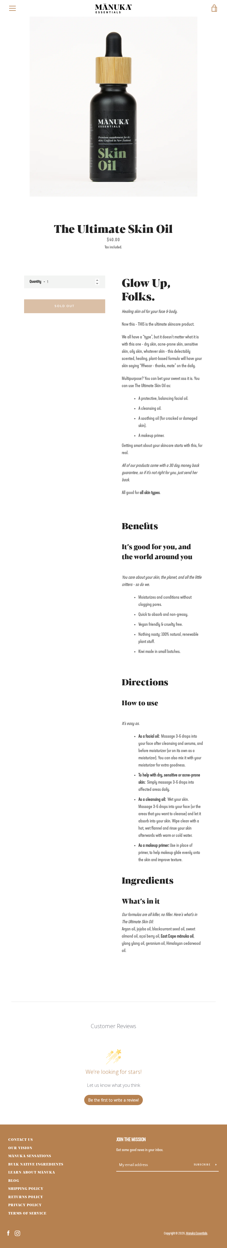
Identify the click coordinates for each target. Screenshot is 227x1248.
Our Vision (20, 1147)
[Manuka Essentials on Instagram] (17, 1233)
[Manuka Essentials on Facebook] (8, 1233)
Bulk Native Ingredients (35, 1164)
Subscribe (202, 1164)
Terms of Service (27, 1213)
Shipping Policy (25, 1188)
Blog (13, 1180)
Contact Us (20, 1139)
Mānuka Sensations (29, 1155)
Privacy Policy (25, 1204)
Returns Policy (25, 1196)
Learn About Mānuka (31, 1172)
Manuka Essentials (196, 1233)
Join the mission (131, 1139)
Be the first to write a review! (113, 1100)
